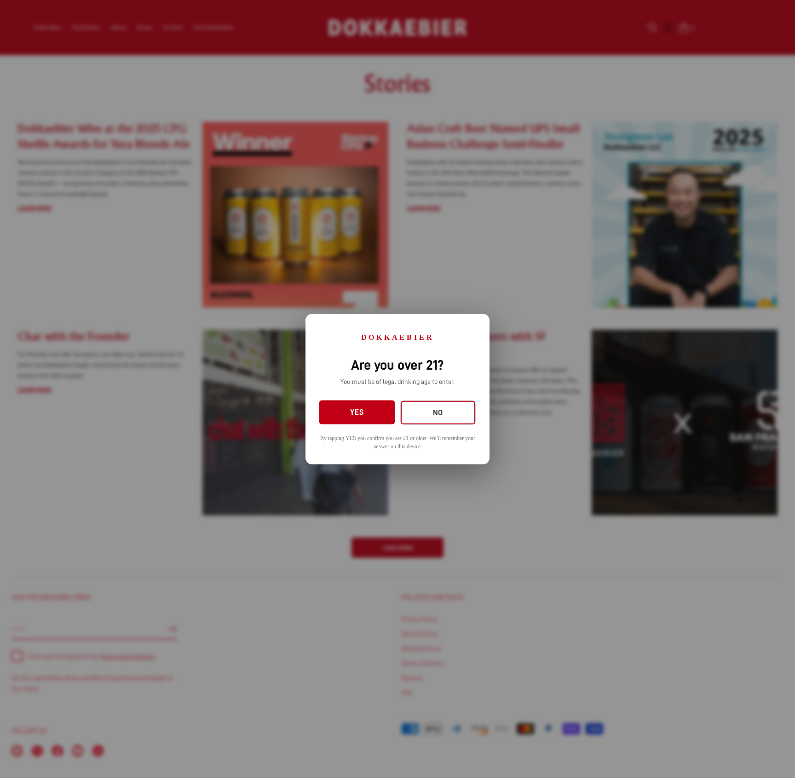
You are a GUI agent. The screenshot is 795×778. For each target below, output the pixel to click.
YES (356, 412)
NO (438, 412)
